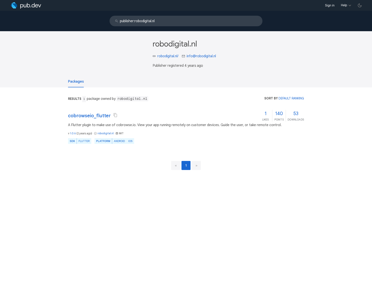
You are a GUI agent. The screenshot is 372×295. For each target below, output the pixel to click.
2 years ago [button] (84, 133)
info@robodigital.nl (201, 56)
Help (344, 5)
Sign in (330, 5)
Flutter (84, 141)
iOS (130, 141)
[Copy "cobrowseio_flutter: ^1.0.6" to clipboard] (115, 115)
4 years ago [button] (193, 65)
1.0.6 (73, 133)
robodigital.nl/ (167, 56)
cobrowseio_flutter (89, 116)
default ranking (291, 98)
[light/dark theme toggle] (359, 5)
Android (119, 141)
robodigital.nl (106, 133)
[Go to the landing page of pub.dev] (26, 5)
